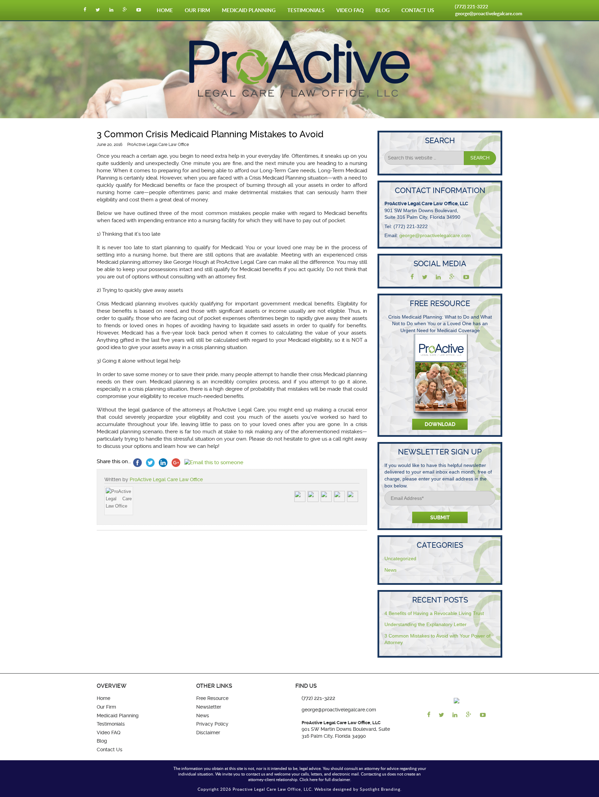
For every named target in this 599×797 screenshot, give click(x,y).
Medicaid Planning (249, 10)
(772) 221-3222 (471, 6)
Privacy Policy (212, 724)
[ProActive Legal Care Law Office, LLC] (299, 96)
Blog (382, 10)
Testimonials (305, 10)
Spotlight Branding (380, 789)
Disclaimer (208, 732)
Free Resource (212, 698)
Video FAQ (350, 10)
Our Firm (197, 10)
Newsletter (208, 707)
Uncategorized (400, 558)
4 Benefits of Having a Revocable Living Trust (434, 613)
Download (440, 424)
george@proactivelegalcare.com (488, 13)
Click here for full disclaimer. (325, 779)
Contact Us (417, 10)
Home (165, 10)
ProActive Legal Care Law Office (166, 479)
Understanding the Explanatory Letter (425, 624)
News (390, 570)
